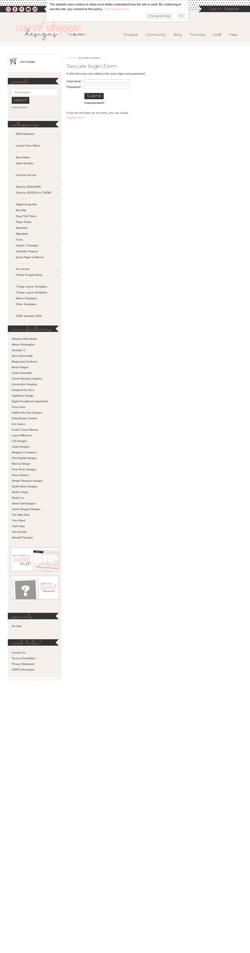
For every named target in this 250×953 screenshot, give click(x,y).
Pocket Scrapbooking (29, 274)
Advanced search (20, 107)
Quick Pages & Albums (30, 257)
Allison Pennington (23, 344)
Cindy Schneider (22, 372)
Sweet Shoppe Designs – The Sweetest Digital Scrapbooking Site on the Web (53, 30)
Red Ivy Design (21, 463)
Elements (21, 227)
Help (233, 35)
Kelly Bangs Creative (24, 418)
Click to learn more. (117, 9)
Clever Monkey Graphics (27, 378)
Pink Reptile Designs (24, 458)
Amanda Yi (18, 350)
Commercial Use (26, 175)
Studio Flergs (20, 492)
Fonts (19, 239)
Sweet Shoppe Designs (26, 509)
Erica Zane (18, 406)
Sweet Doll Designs (24, 503)
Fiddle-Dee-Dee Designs (27, 412)
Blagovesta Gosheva (24, 361)
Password (73, 87)
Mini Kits (21, 210)
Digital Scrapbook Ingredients (30, 401)
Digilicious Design (22, 395)
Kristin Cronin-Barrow (25, 429)
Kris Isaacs (18, 424)
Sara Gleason (20, 475)
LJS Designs (19, 441)
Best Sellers (23, 157)
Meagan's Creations (24, 452)
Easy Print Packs (26, 216)
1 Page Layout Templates (31, 286)
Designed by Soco (23, 389)
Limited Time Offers (28, 145)
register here (75, 117)
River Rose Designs (24, 469)
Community (156, 35)
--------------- (23, 139)
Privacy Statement (23, 663)
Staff (217, 35)
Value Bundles (24, 163)
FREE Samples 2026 (29, 315)
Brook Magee (20, 367)
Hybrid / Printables (27, 245)
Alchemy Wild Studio (24, 338)
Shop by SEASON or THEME (34, 192)
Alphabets (22, 233)
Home (71, 58)
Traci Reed (18, 520)
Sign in (215, 9)
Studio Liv (18, 497)
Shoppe (131, 35)
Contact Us (18, 652)
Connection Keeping (24, 384)
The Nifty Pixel (20, 514)
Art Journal (22, 268)
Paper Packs (23, 222)
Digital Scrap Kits (26, 204)
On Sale (17, 626)
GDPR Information (23, 669)
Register (231, 9)
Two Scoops (19, 531)
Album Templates (26, 298)
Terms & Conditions (24, 658)
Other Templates (26, 304)
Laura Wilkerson (22, 435)
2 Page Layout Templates (31, 292)
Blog (178, 35)
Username (74, 81)
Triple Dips (18, 526)
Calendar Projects (27, 251)
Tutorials (197, 35)
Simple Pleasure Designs (27, 480)
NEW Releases (25, 133)
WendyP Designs (22, 537)
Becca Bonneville (22, 355)
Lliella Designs (20, 446)
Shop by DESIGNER (28, 186)
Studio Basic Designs (25, 486)
